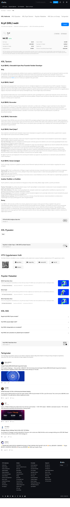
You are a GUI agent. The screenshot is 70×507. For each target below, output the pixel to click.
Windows (19, 267)
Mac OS (55, 262)
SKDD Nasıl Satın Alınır (6, 281)
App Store (19, 262)
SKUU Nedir (4, 290)
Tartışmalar (64, 16)
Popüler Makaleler (40, 16)
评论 (3, 398)
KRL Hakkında (5, 16)
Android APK (43, 262)
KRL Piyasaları (16, 16)
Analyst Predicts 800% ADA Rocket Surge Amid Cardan (14, 366)
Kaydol (65, 24)
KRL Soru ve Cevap (54, 16)
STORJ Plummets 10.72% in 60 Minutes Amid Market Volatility (16, 391)
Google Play (31, 262)
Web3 (12, 77)
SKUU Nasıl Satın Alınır (6, 298)
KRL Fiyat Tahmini (27, 16)
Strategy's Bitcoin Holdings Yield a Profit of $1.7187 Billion (15, 430)
